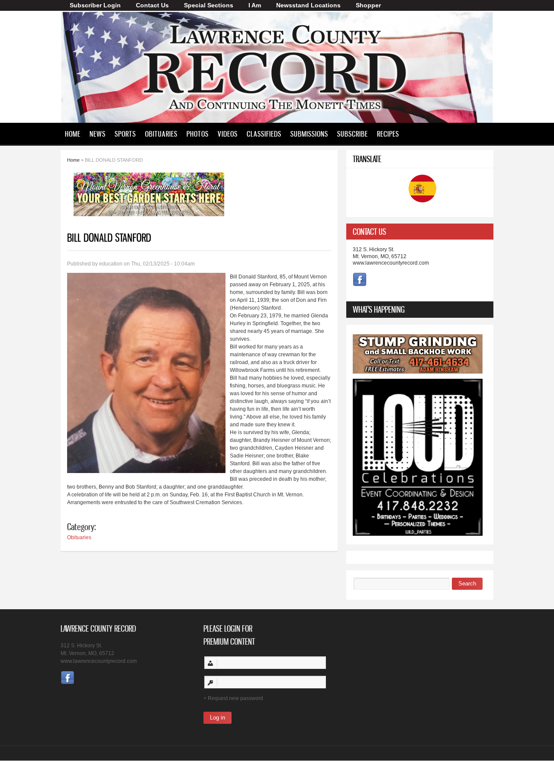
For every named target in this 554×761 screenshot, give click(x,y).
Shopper (368, 5)
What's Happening (379, 309)
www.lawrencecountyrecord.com (391, 263)
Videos (228, 133)
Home (73, 133)
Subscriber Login (95, 5)
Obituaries (161, 133)
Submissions (309, 133)
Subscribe (352, 133)
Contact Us (152, 5)
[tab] (419, 232)
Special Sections (208, 5)
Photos (198, 133)
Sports (125, 133)
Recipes (388, 133)
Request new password (235, 698)
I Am (254, 5)
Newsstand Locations (308, 5)
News (98, 133)
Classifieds (264, 133)
